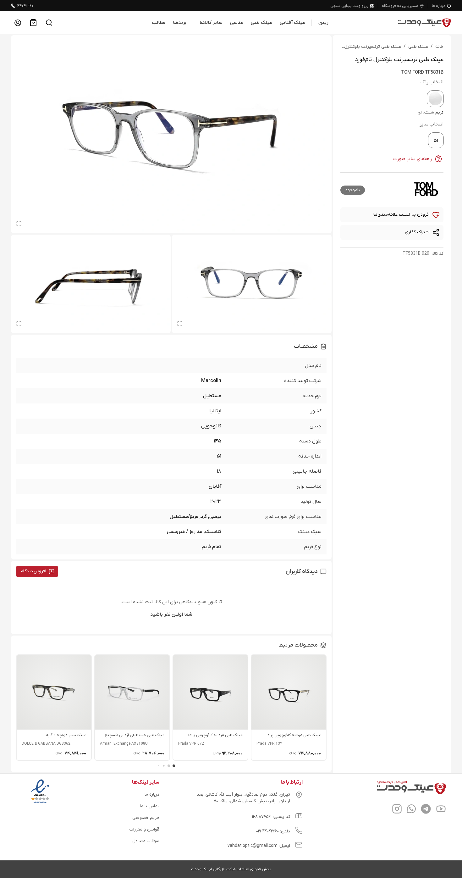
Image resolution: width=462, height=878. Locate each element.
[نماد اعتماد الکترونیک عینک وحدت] (40, 803)
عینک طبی (261, 22)
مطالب (158, 22)
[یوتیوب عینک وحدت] (441, 810)
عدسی (236, 22)
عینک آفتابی (292, 22)
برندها (179, 22)
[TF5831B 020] (435, 99)
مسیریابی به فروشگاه (400, 5)
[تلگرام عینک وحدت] (426, 810)
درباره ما (438, 5)
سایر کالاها (211, 22)
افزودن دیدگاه (33, 571)
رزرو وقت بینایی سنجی (349, 5)
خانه (439, 47)
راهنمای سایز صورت (412, 159)
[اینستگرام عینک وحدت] (397, 810)
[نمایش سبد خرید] (33, 22)
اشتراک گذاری (417, 232)
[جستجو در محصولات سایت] (49, 22)
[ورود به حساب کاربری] (17, 22)
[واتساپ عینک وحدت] (411, 810)
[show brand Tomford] (425, 189)
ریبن (323, 22)
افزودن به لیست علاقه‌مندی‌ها (401, 215)
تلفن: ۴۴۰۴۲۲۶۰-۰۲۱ (273, 831)
